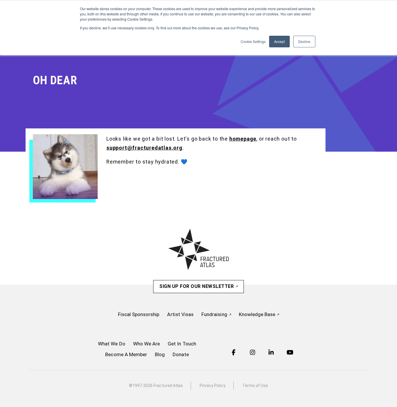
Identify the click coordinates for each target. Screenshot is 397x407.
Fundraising (214, 314)
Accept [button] (279, 41)
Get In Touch (182, 344)
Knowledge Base (258, 314)
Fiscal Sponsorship (139, 314)
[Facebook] (234, 353)
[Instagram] (253, 353)
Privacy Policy (213, 385)
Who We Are (146, 344)
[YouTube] (290, 353)
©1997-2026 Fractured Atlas (156, 385)
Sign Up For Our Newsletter (197, 286)
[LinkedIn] (271, 353)
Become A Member (126, 354)
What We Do (111, 344)
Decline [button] (304, 41)
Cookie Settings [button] (253, 41)
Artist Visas (180, 314)
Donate (181, 354)
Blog (160, 354)
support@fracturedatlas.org (144, 148)
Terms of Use (255, 385)
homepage (242, 139)
